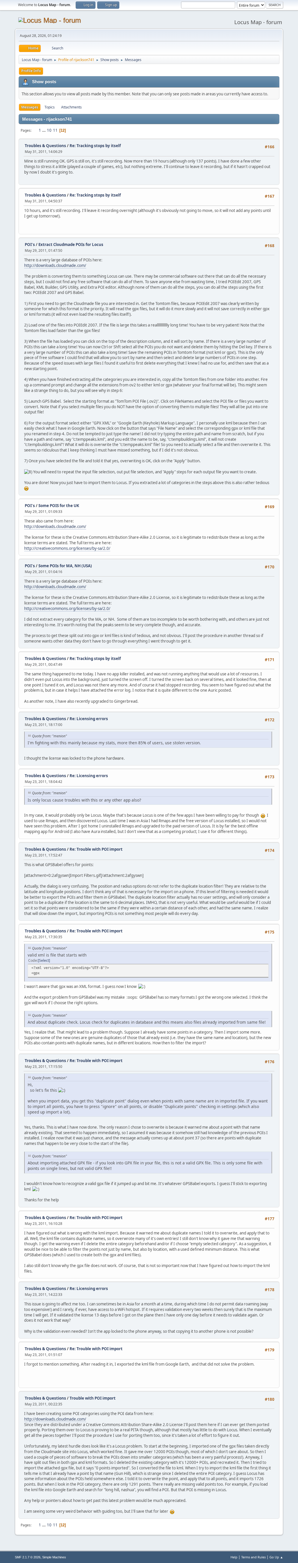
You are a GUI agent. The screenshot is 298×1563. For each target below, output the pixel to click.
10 (49, 130)
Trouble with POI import (93, 1398)
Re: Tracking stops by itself (95, 145)
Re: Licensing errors (89, 718)
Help (233, 1557)
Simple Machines (54, 1557)
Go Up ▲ (276, 1557)
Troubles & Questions (45, 145)
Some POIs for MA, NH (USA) (65, 565)
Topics (50, 107)
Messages (29, 107)
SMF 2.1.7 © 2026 (27, 1557)
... (44, 130)
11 (55, 130)
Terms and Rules (253, 1557)
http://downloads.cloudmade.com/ (55, 265)
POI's (30, 244)
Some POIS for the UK (58, 505)
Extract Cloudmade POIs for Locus (70, 244)
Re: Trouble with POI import (96, 849)
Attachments (71, 107)
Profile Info (31, 70)
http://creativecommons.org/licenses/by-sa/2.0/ (67, 548)
